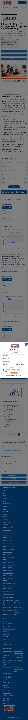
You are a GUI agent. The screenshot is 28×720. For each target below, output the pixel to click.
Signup (14, 373)
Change (18, 367)
